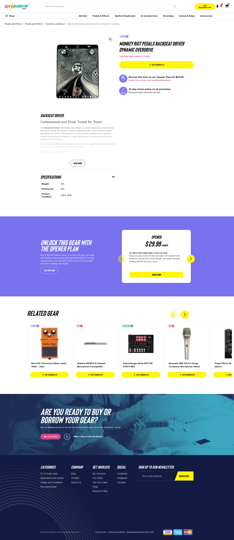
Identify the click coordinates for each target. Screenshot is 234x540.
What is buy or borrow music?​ (88, 436)
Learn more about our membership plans (149, 80)
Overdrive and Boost (55, 24)
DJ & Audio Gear (149, 16)
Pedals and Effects (13, 24)
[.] (67, 437)
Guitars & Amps (187, 16)
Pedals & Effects (100, 16)
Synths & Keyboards (125, 16)
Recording (168, 16)
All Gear (83, 16)
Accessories (206, 16)
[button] (110, 39)
